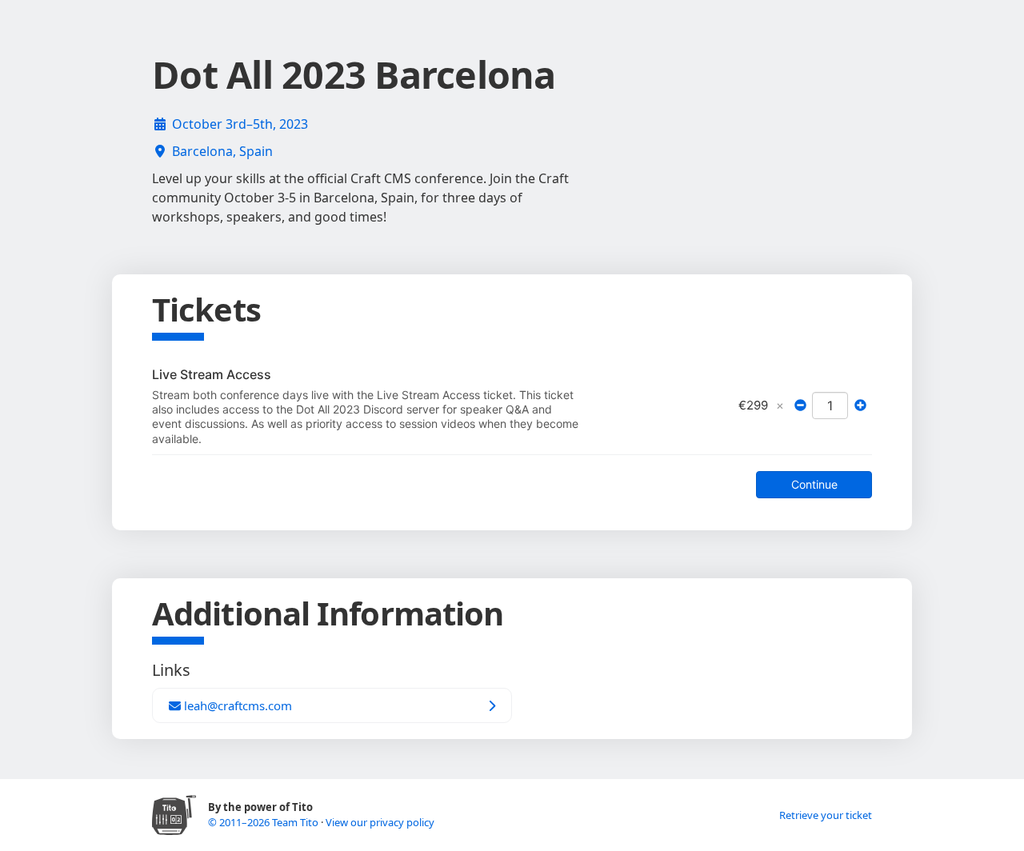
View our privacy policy (380, 822)
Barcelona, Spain (222, 151)
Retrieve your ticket (825, 815)
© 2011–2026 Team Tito (264, 822)
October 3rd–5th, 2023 (240, 124)
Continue (814, 484)
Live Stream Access (211, 374)
